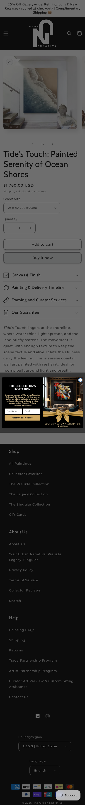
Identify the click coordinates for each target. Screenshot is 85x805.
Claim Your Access (22, 417)
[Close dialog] (80, 380)
